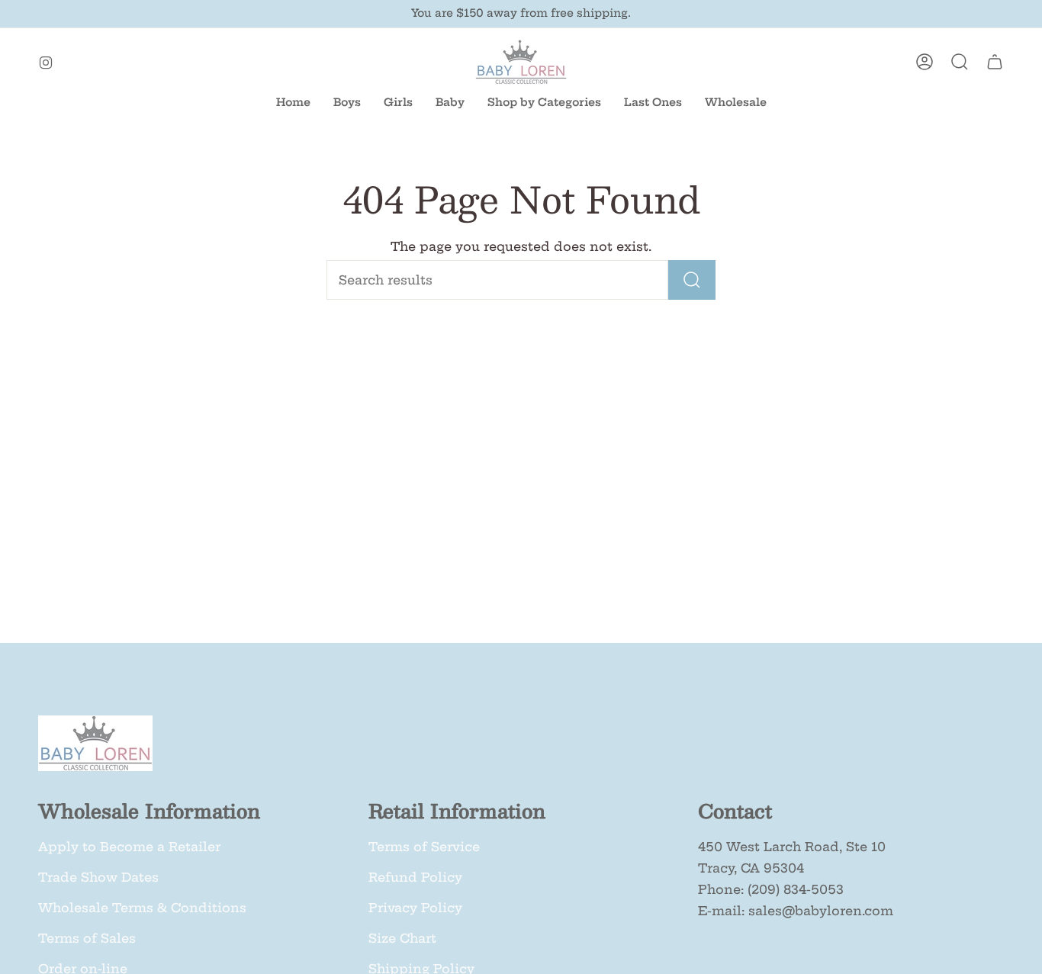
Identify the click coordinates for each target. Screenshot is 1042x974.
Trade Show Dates (98, 877)
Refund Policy (415, 877)
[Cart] (994, 62)
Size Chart (402, 938)
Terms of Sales (87, 938)
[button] (450, 103)
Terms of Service (424, 846)
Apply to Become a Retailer (129, 846)
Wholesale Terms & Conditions (142, 907)
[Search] (692, 280)
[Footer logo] (95, 743)
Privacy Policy (415, 907)
